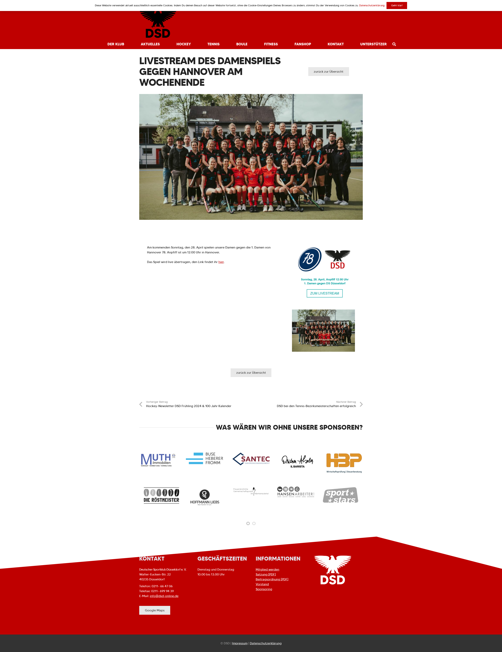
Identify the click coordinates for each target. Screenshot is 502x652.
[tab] (248, 523)
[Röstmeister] (161, 495)
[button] (126, 44)
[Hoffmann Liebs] (206, 498)
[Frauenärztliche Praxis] (251, 492)
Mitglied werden (267, 569)
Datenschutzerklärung (266, 643)
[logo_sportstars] (340, 495)
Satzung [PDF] (266, 574)
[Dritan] (297, 461)
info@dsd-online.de (164, 596)
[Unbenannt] (323, 272)
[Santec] (251, 459)
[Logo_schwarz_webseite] (158, 23)
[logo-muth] (157, 460)
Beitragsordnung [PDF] (272, 579)
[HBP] (344, 463)
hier (221, 262)
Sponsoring (264, 589)
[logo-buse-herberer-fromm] (204, 458)
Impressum (239, 643)
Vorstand (262, 584)
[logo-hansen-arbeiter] (295, 492)
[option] (161, 495)
